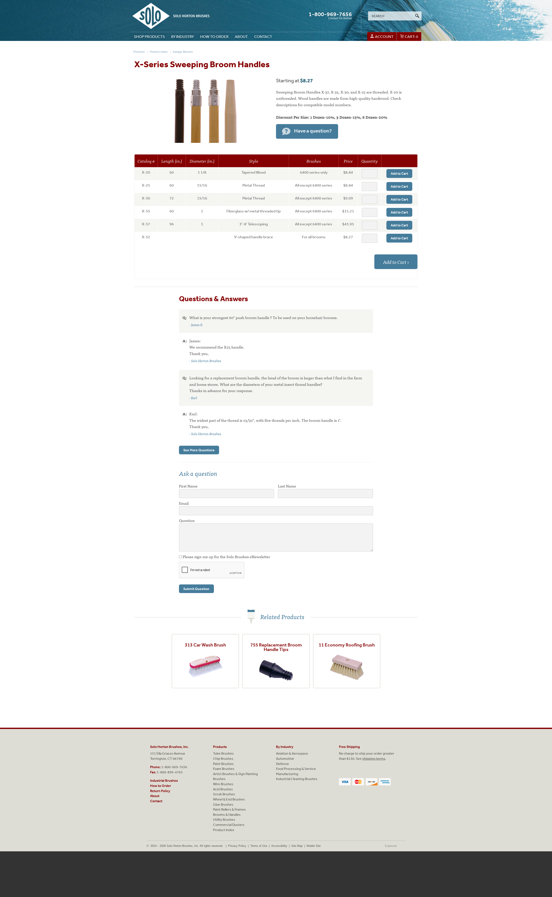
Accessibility (279, 845)
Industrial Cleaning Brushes (296, 779)
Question (187, 520)
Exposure (394, 845)
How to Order (214, 36)
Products (220, 746)
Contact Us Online (340, 17)
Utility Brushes (224, 819)
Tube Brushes (223, 753)
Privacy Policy (237, 845)
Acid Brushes (223, 789)
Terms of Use (258, 845)
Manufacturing (287, 774)
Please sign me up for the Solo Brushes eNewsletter (226, 556)
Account (384, 36)
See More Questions (199, 450)
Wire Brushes (223, 784)
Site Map (297, 845)
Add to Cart (399, 173)
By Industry (182, 36)
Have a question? (313, 131)
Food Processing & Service (296, 768)
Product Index (223, 830)
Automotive (285, 758)
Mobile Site (314, 845)
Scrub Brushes (224, 794)
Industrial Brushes (164, 780)
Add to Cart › (396, 262)
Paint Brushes (223, 764)
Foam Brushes (223, 768)
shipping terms (373, 758)
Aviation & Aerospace (292, 753)
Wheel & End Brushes (229, 799)
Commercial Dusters (229, 824)
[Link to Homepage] (170, 16)
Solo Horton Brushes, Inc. (169, 746)
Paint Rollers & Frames (229, 809)
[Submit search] (417, 15)
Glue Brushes (223, 804)
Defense (282, 764)
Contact (263, 36)
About (241, 36)
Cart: (411, 36)
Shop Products (149, 36)
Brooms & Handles (227, 814)
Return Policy (160, 791)
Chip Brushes (223, 758)
